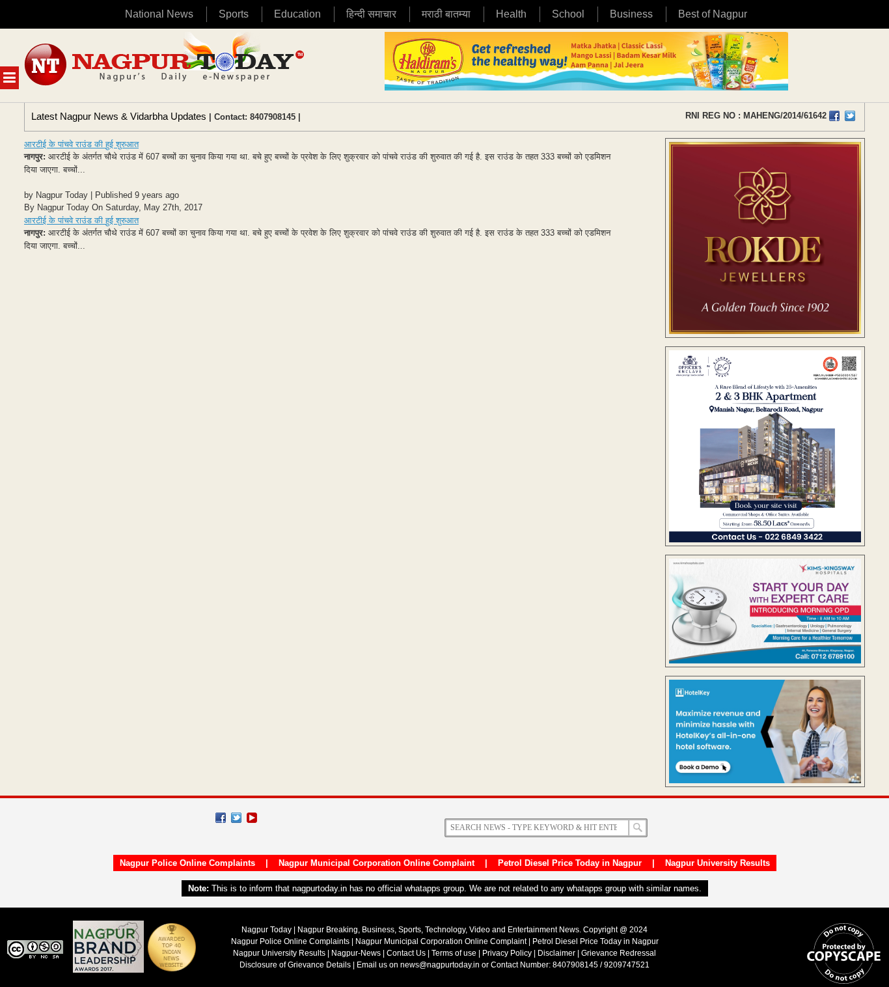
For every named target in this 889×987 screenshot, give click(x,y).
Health (511, 14)
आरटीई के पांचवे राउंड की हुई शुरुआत (81, 144)
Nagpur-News (356, 953)
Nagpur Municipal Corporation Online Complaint (376, 863)
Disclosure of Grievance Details (295, 964)
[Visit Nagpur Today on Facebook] (834, 116)
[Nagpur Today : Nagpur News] (165, 65)
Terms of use (453, 953)
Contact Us (406, 953)
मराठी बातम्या (446, 14)
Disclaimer (557, 953)
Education (297, 14)
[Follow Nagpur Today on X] (236, 818)
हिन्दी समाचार (371, 14)
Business (631, 14)
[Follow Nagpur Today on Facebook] (220, 818)
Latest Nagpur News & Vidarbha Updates (118, 116)
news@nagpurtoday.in (440, 964)
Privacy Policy (507, 953)
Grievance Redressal (618, 953)
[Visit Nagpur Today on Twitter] (850, 116)
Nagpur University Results (717, 863)
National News (159, 14)
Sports (234, 14)
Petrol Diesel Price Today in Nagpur (570, 863)
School (568, 14)
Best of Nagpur (712, 14)
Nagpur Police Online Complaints (187, 863)
